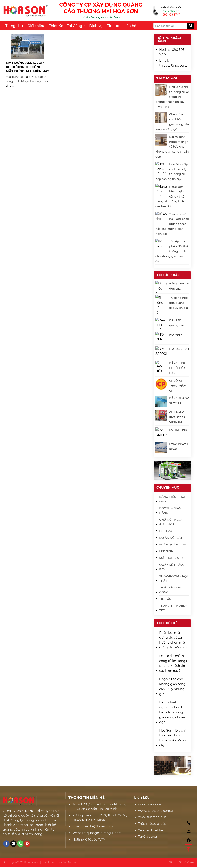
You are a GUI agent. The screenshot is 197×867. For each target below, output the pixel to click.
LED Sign (166, 551)
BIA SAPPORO (179, 349)
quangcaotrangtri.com (104, 833)
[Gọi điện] (188, 822)
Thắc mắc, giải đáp (152, 824)
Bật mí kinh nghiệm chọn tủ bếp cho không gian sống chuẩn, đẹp (172, 146)
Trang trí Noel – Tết (173, 608)
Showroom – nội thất (173, 578)
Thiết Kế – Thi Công (65, 26)
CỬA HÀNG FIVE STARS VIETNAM (177, 417)
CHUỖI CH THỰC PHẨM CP (177, 385)
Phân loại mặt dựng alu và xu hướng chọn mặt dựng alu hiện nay (173, 640)
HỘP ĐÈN (176, 334)
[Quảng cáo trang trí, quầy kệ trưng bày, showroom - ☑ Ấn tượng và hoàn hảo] (26, 10)
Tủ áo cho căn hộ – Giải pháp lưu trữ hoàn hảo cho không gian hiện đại (172, 224)
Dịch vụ (96, 26)
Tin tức (113, 26)
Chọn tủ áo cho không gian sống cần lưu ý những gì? (172, 686)
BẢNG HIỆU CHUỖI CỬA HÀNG (177, 368)
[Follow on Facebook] (6, 843)
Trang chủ (14, 26)
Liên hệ (130, 26)
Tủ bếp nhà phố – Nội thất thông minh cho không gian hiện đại (172, 251)
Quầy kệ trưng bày (171, 567)
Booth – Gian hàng (170, 510)
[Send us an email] (13, 843)
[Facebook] (188, 840)
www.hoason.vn (150, 804)
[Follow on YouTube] (27, 844)
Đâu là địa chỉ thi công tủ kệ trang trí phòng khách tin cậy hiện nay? (172, 96)
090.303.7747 (95, 839)
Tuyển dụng (147, 836)
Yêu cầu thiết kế (150, 830)
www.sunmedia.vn (152, 817)
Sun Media (69, 862)
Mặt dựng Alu (171, 558)
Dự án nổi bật (170, 537)
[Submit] (190, 26)
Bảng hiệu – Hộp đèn (172, 499)
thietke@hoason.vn (174, 65)
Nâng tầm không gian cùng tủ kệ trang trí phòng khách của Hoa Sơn (171, 196)
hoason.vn (33, 862)
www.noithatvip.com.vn (156, 811)
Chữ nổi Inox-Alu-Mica (170, 522)
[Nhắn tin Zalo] (188, 831)
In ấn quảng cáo (173, 544)
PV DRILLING (178, 430)
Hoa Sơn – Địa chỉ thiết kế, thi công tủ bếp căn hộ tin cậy (172, 738)
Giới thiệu (36, 26)
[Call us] (20, 843)
